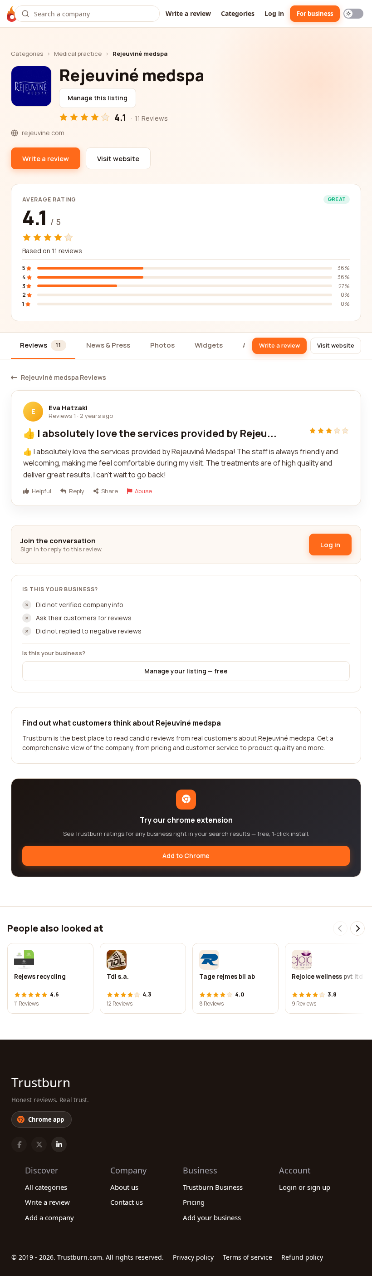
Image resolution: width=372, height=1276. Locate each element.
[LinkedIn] (59, 1144)
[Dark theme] (353, 14)
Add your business (212, 1217)
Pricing (194, 1202)
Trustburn (40, 1082)
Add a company (49, 1217)
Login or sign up (304, 1187)
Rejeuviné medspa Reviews (63, 377)
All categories (46, 1187)
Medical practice (78, 53)
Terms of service (247, 1257)
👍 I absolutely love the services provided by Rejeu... (150, 433)
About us (124, 1187)
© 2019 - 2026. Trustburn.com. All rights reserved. (87, 1257)
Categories (238, 13)
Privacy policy (193, 1257)
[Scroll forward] (357, 928)
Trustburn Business (213, 1187)
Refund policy (302, 1257)
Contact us (126, 1202)
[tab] (43, 346)
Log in (274, 13)
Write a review (188, 13)
